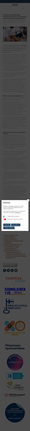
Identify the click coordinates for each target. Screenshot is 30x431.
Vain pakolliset (16, 224)
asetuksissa (18, 212)
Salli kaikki (7, 224)
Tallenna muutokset (9, 227)
